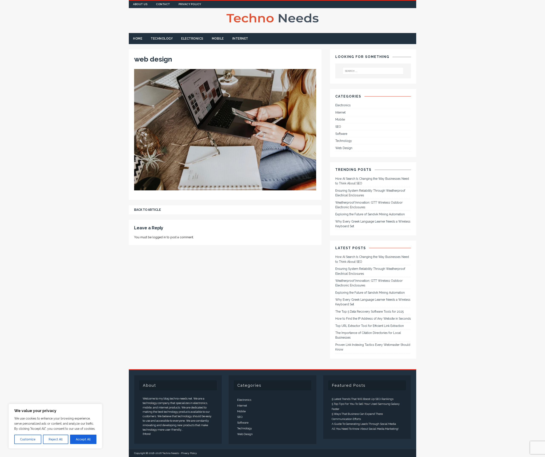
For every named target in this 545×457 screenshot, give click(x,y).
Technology (162, 38)
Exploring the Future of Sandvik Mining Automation (370, 214)
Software (341, 133)
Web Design (343, 148)
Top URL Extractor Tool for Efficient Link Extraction (369, 326)
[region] (55, 426)
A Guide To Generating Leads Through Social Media (364, 423)
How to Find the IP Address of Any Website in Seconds (373, 318)
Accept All (83, 439)
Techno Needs (170, 453)
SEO (338, 126)
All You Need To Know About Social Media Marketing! (365, 428)
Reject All (56, 439)
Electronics (192, 38)
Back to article (147, 209)
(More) (147, 433)
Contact (163, 4)
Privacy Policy (190, 4)
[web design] (225, 188)
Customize (28, 439)
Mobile (218, 38)
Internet (240, 38)
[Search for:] (373, 71)
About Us (140, 4)
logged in (159, 237)
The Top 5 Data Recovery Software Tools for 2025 (369, 311)
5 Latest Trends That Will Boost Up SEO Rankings (362, 399)
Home (137, 38)
